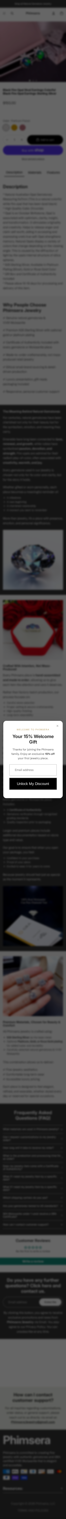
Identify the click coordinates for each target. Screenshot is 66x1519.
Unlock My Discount (33, 784)
